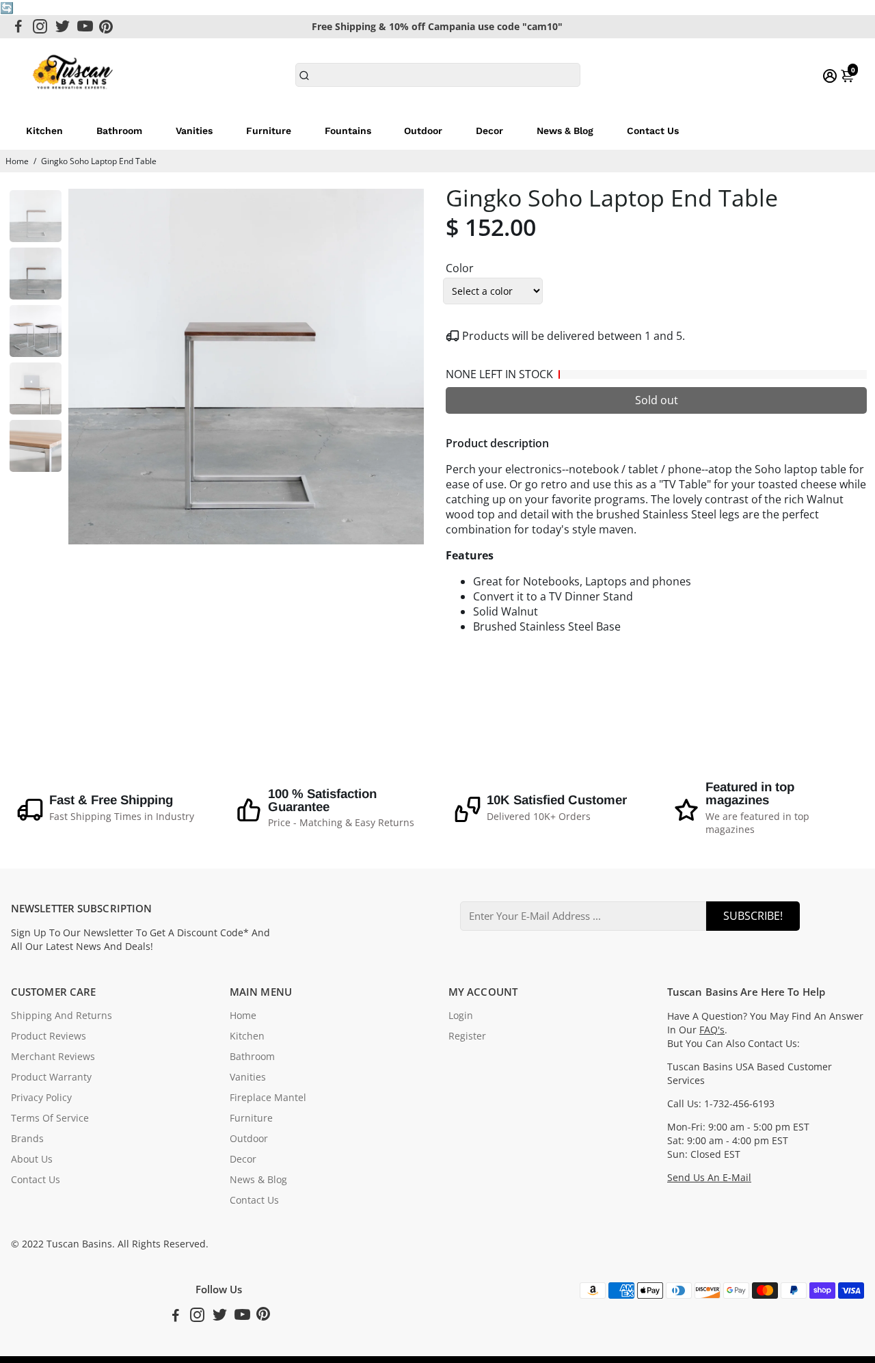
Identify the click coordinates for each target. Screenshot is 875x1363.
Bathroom (119, 130)
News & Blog (565, 130)
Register (467, 1036)
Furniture (268, 130)
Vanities (194, 130)
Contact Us (653, 130)
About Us (32, 1159)
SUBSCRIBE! (753, 915)
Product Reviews (48, 1036)
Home (17, 161)
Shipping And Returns (61, 1015)
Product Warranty (51, 1077)
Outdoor (423, 130)
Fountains (348, 130)
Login (460, 1015)
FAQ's (712, 1030)
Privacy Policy (41, 1097)
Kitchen (44, 130)
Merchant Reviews (53, 1056)
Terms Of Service (50, 1118)
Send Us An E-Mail (709, 1178)
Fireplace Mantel (268, 1097)
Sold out (656, 400)
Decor (489, 130)
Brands (27, 1139)
